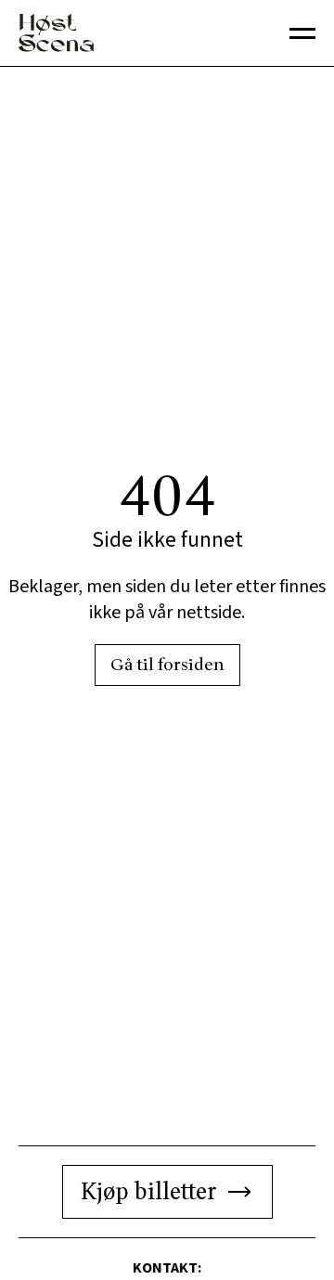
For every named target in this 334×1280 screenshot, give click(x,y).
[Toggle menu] (302, 33)
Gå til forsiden (167, 665)
